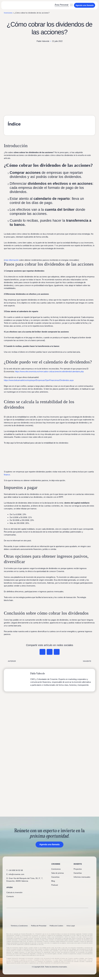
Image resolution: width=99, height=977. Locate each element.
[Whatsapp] (7, 901)
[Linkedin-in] (12, 901)
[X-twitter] (16, 901)
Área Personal (61, 5)
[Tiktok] (24, 901)
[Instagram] (20, 901)
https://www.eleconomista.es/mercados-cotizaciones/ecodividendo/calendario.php (49, 371)
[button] (71, 5)
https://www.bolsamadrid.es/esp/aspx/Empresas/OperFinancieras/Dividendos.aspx (39, 380)
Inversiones (8, 13)
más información (12, 260)
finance (7, 475)
